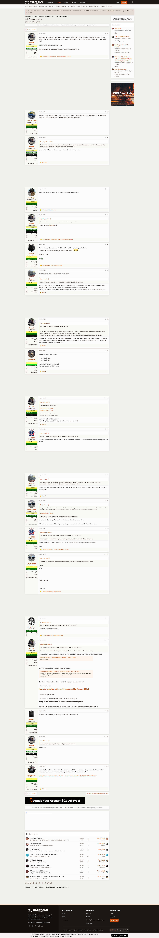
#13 (107, 500)
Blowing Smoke (43, 6)
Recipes (85, 6)
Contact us (64, 920)
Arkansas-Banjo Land (31, 524)
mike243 (32, 845)
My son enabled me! (36, 860)
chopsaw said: (44, 323)
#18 (107, 711)
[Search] (132, 2)
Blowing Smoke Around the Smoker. (56, 840)
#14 (107, 528)
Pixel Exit (101, 930)
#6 (107, 244)
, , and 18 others (57, 56)
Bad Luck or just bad (36, 838)
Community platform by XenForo (78, 930)
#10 (107, 398)
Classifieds (89, 923)
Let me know (110, 11)
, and (52, 265)
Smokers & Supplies (61, 6)
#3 (107, 137)
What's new (49, 2)
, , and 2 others (56, 549)
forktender (33, 867)
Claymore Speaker (35, 843)
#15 (107, 554)
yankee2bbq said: (45, 532)
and (48, 210)
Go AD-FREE (114, 920)
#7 (107, 270)
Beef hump (118, 28)
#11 (107, 429)
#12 (107, 475)
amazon (51, 225)
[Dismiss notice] (132, 11)
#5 (107, 214)
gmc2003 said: (44, 558)
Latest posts (116, 25)
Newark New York (32, 57)
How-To (110, 6)
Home (63, 913)
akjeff (31, 856)
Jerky (78, 6)
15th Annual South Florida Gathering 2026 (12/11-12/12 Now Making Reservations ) (123, 59)
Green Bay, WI (33, 266)
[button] (54, 2)
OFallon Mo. (34, 292)
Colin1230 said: (44, 402)
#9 (107, 350)
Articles (66, 2)
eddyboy (32, 873)
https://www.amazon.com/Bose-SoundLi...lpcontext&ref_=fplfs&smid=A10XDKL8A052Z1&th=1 (67, 776)
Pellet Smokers (45, 856)
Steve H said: (43, 279)
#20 (107, 766)
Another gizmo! (34, 849)
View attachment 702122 (46, 410)
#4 (107, 189)
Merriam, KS (34, 372)
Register (112, 916)
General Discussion (120, 42)
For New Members (48, 845)
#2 (107, 111)
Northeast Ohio (33, 732)
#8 (107, 319)
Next (33, 29)
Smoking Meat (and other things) (95, 920)
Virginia (35, 210)
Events (116, 66)
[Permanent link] (40, 663)
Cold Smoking (71, 6)
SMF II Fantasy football (122, 36)
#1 (107, 33)
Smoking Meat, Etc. (93, 6)
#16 (107, 618)
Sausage (51, 6)
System (114, 930)
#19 (107, 736)
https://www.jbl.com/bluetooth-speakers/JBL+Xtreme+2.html (64, 689)
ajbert (31, 878)
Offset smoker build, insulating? (39, 871)
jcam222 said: (43, 741)
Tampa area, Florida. (32, 789)
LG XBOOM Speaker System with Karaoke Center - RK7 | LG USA (60, 671)
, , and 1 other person (58, 239)
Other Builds (47, 873)
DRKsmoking (102, 861)
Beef (116, 33)
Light (120, 930)
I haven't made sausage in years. (40, 865)
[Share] (106, 34)
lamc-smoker (101, 872)
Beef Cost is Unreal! (120, 69)
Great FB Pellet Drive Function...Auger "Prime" (44, 854)
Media (74, 2)
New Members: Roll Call (31, 6)
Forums (59, 2)
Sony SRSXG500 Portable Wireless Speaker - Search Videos (58, 657)
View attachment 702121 (46, 408)
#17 (107, 640)
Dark (126, 930)
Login (111, 913)
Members (82, 2)
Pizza (44, 862)
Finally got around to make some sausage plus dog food (47, 876)
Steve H (28, 22)
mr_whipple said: (44, 219)
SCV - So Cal (33, 133)
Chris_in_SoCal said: (45, 142)
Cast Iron (103, 6)
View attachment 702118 (46, 513)
